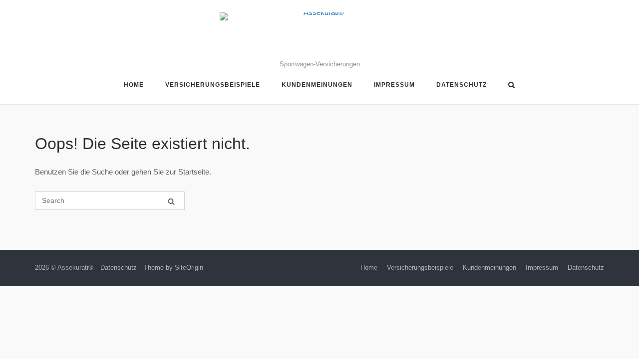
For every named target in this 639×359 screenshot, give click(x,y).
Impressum (394, 84)
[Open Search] (511, 85)
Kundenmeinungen (317, 84)
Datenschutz (461, 84)
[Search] (171, 201)
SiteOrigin (189, 267)
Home (134, 84)
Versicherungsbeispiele (212, 84)
